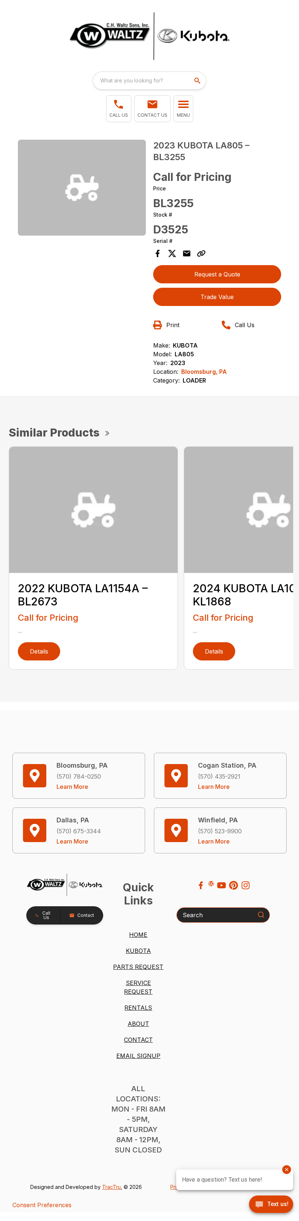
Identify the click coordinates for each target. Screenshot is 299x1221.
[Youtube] (221, 885)
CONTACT (138, 1039)
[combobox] (149, 80)
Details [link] (39, 651)
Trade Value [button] (217, 297)
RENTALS (138, 1007)
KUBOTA (138, 950)
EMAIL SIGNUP (138, 1055)
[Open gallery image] (82, 188)
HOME (138, 934)
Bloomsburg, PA (204, 371)
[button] (118, 108)
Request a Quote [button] (217, 274)
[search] (198, 80)
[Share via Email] (186, 253)
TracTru (111, 1187)
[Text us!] (271, 1205)
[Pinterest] (233, 885)
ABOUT (138, 1023)
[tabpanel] (82, 189)
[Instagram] (245, 885)
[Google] (211, 884)
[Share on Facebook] (157, 253)
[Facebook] (200, 885)
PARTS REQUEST (138, 966)
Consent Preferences (41, 1205)
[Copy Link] (201, 253)
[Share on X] (172, 253)
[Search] (261, 914)
